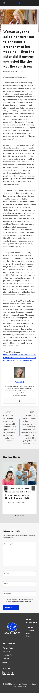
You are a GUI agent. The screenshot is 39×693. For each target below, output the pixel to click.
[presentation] (19, 473)
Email (6, 584)
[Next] (33, 488)
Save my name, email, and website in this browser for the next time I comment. (19, 600)
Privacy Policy (8, 648)
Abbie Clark (8, 71)
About (4, 662)
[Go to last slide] (5, 488)
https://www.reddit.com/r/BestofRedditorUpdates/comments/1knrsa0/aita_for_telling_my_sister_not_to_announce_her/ (19, 357)
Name (7, 573)
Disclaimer (6, 651)
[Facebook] (4, 673)
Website (7, 594)
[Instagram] (12, 673)
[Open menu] (4, 3)
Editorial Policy (8, 655)
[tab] (15, 515)
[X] (8, 673)
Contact (5, 658)
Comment (8, 544)
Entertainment (9, 28)
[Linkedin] (19, 401)
